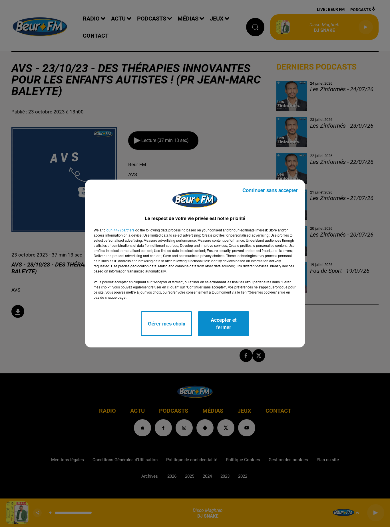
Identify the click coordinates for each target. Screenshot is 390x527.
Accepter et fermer (224, 323)
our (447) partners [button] (120, 229)
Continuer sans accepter (270, 190)
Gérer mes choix (166, 323)
